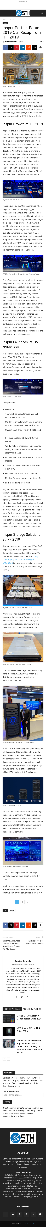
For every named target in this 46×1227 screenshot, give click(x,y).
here (31, 1194)
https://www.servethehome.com (23, 965)
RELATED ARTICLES (12, 1009)
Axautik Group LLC (27, 1224)
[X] (11, 47)
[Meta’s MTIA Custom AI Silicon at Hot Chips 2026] (9, 1018)
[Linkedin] (22, 47)
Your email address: (11, 1091)
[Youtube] (40, 1214)
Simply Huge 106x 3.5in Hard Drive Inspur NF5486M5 (20, 559)
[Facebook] (5, 47)
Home (5, 19)
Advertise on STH (23, 1172)
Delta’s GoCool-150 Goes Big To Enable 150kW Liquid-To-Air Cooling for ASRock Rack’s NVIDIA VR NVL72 (29, 1046)
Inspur (12, 910)
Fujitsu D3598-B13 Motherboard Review (34, 942)
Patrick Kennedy (10, 41)
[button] (4, 13)
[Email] (34, 47)
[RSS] (19, 1214)
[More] (40, 47)
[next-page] (8, 1059)
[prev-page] (4, 1059)
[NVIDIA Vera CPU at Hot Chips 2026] (9, 1031)
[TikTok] (26, 1214)
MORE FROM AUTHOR (32, 1009)
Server (11, 19)
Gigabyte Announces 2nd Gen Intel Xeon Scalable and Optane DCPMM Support (11, 945)
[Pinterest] (16, 47)
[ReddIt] (28, 47)
